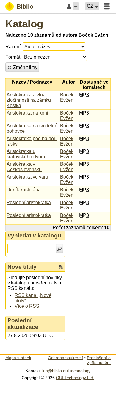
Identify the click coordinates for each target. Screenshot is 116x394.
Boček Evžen (66, 97)
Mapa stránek (18, 357)
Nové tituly (22, 267)
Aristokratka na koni (27, 112)
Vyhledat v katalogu (34, 235)
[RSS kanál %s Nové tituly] (61, 267)
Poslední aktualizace (22, 323)
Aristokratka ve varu (27, 176)
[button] (76, 6)
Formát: (13, 57)
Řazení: (13, 46)
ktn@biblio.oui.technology (66, 370)
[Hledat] (59, 248)
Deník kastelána (24, 189)
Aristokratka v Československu (24, 167)
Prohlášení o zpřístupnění (99, 360)
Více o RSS (27, 306)
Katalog (24, 23)
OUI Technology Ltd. (75, 377)
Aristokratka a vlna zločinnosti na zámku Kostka (29, 100)
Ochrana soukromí (65, 357)
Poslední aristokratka (29, 202)
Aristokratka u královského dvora (26, 154)
